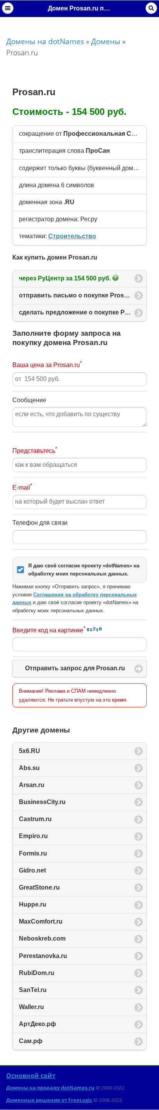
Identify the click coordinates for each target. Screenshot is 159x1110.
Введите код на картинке (48, 629)
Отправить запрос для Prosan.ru (75, 668)
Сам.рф (30, 1041)
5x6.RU (29, 751)
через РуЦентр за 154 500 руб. (65, 278)
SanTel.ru (33, 990)
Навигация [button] (8, 8)
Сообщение (29, 400)
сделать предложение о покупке (83, 312)
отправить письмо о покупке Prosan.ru (79, 295)
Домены (105, 41)
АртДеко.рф (37, 1024)
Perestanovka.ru (43, 956)
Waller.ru (31, 1007)
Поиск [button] (151, 8)
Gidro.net (32, 870)
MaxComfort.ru (41, 921)
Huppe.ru (32, 904)
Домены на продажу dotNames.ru (50, 1087)
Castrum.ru (35, 819)
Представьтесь (34, 450)
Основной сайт (31, 1075)
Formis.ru (33, 853)
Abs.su (29, 768)
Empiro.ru (33, 836)
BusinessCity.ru (42, 802)
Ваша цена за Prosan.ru (47, 364)
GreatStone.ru (39, 887)
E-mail (22, 487)
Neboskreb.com (42, 938)
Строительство (72, 236)
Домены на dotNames (45, 41)
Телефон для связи (40, 522)
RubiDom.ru (36, 973)
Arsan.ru (31, 785)
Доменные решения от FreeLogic (49, 1099)
